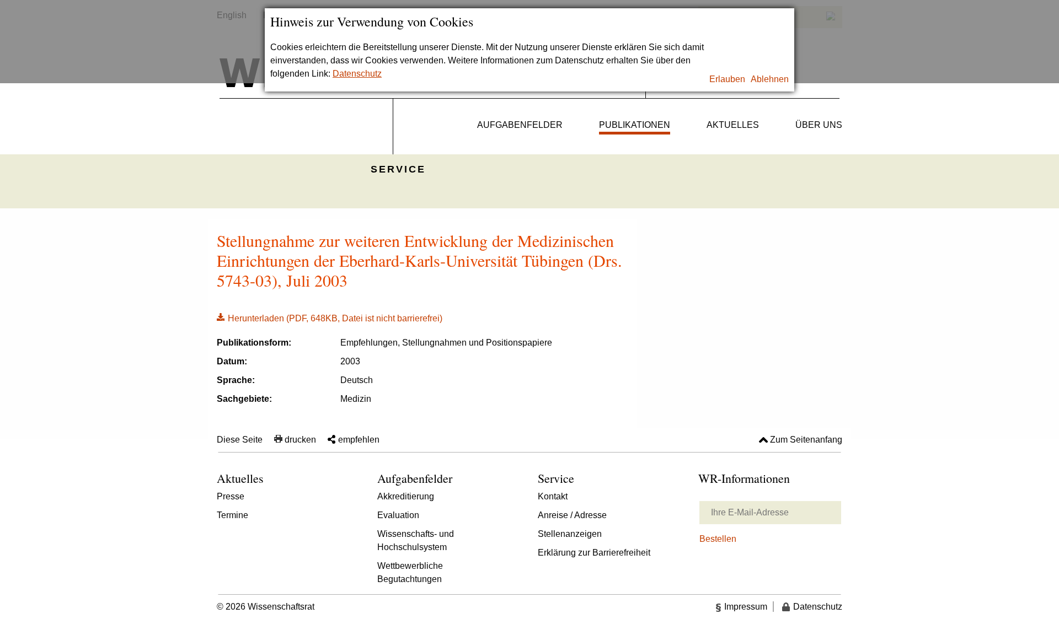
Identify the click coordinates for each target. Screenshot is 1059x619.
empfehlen (358, 439)
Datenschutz (357, 73)
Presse (230, 496)
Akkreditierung (405, 496)
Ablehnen (770, 79)
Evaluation (398, 515)
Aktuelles (733, 125)
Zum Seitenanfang (806, 439)
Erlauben (727, 79)
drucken (300, 439)
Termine (232, 515)
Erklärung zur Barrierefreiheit (594, 552)
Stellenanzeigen (570, 534)
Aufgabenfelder (520, 125)
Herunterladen (329, 317)
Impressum (745, 606)
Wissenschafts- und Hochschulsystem (415, 540)
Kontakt (553, 496)
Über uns (818, 125)
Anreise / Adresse (572, 515)
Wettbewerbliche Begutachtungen (410, 572)
